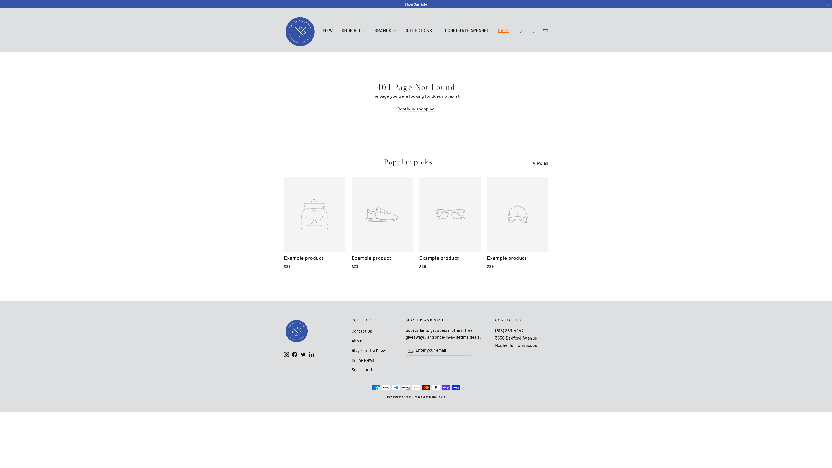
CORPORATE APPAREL (467, 30)
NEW (328, 30)
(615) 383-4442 (509, 330)
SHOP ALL (352, 30)
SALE (503, 30)
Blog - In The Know (369, 350)
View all (540, 163)
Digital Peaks (437, 396)
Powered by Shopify (399, 396)
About (357, 340)
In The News (363, 360)
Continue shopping (416, 108)
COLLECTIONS (418, 30)
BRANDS (383, 30)
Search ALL (363, 369)
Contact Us (362, 330)
